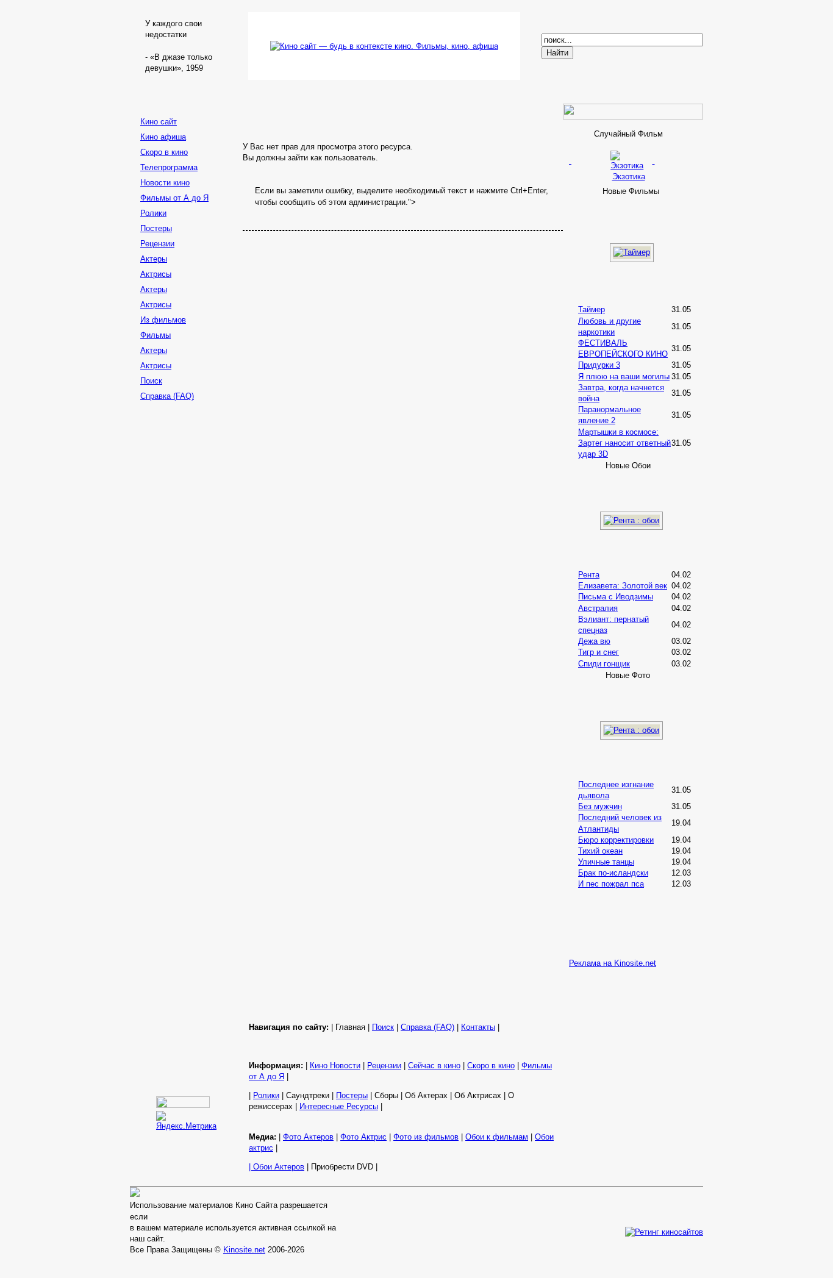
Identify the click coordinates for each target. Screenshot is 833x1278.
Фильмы (155, 335)
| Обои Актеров (276, 1166)
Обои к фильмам (496, 1136)
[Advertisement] (185, 598)
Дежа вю (594, 641)
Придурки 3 (599, 364)
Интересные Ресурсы (338, 1106)
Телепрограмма (169, 167)
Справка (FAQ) (167, 396)
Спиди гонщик (604, 663)
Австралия (598, 608)
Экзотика (628, 176)
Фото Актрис (363, 1136)
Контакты (478, 1027)
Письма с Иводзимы (615, 596)
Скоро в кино (164, 152)
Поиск (151, 380)
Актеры (153, 258)
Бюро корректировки (616, 839)
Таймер (591, 309)
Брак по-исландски (613, 872)
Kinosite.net (244, 1249)
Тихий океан (600, 850)
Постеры (156, 228)
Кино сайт (158, 121)
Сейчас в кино (434, 1065)
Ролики (153, 213)
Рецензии (157, 243)
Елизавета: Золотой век (622, 585)
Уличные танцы (606, 861)
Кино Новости (335, 1065)
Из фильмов (163, 319)
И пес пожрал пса (611, 883)
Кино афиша (163, 136)
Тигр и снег (598, 652)
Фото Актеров (308, 1136)
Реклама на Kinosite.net (612, 963)
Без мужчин (600, 806)
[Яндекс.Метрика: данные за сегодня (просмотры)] (186, 1121)
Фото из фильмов (426, 1136)
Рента (588, 574)
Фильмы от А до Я (174, 197)
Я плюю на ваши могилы (624, 376)
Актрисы (155, 274)
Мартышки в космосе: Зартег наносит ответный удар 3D (624, 443)
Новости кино (165, 182)
